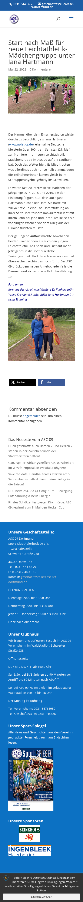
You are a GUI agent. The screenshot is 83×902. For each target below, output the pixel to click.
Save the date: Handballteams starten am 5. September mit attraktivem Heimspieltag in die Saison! (39, 479)
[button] (22, 382)
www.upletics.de (21, 144)
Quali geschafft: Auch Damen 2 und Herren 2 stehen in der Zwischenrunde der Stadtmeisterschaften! (40, 451)
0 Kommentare (40, 69)
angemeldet (31, 416)
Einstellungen (41, 896)
